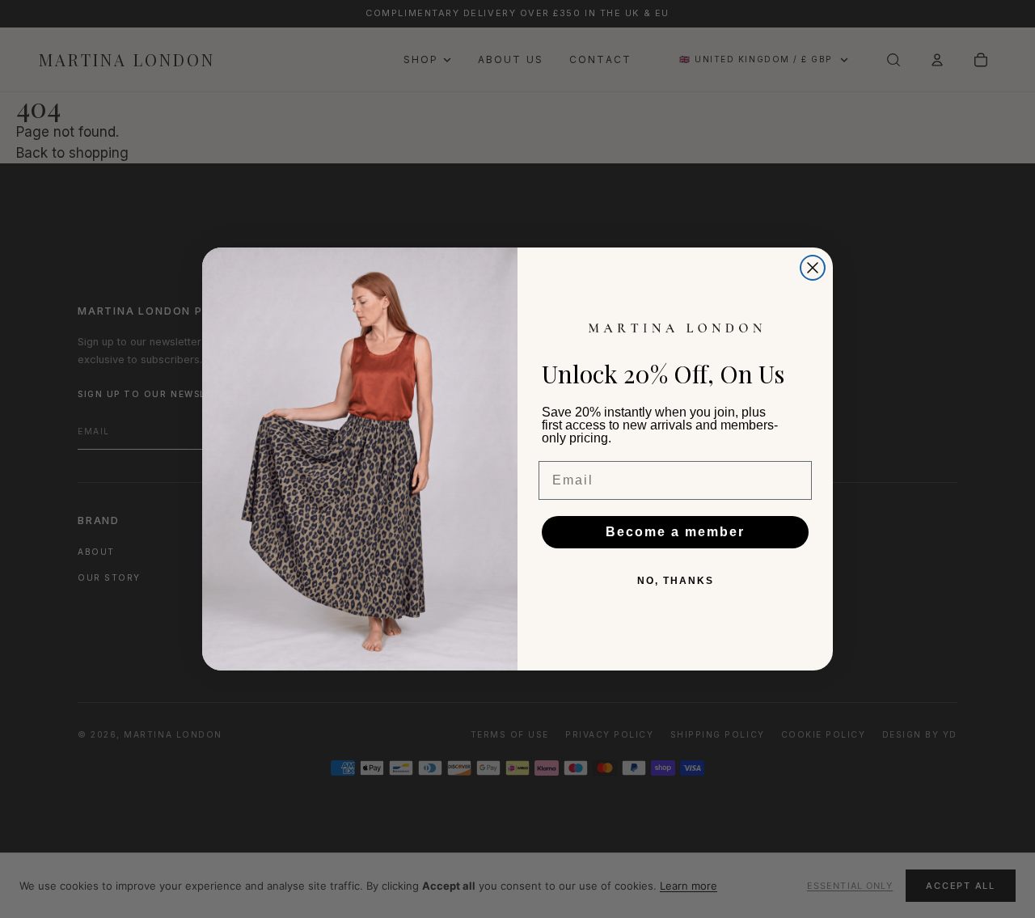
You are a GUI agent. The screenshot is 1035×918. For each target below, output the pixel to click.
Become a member (675, 532)
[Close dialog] (813, 268)
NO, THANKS (675, 580)
